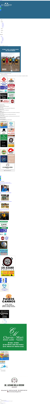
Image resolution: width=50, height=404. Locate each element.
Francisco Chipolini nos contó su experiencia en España (5, 192)
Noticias (1, 36)
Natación (3, 39)
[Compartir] (16, 180)
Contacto (1, 42)
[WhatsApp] (16, 178)
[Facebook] (16, 176)
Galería (1, 41)
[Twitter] (16, 177)
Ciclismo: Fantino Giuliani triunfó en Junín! (4, 209)
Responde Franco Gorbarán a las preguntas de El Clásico (6, 201)
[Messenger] (16, 179)
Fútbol (2, 37)
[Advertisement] (25, 13)
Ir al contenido (1, 0)
